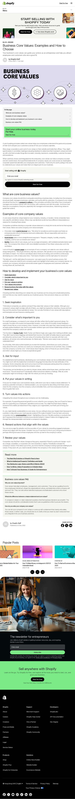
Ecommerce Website (33, 770)
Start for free (63, 3)
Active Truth (18, 333)
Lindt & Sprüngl (21, 231)
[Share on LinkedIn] (70, 525)
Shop (4, 760)
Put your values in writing (13, 282)
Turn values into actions (13, 284)
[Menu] (71, 3)
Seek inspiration (10, 275)
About (5, 712)
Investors (6, 722)
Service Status (8, 747)
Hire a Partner (31, 722)
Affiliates (6, 737)
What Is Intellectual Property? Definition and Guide (24, 461)
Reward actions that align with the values (19, 287)
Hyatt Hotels (9, 237)
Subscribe (37, 652)
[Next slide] (43, 572)
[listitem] (37, 557)
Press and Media (8, 727)
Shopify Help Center (33, 717)
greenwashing (21, 415)
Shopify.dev (54, 712)
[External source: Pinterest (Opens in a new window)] (30, 794)
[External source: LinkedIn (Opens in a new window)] (26, 794)
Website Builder (31, 765)
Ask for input (9, 280)
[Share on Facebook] (62, 525)
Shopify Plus (7, 765)
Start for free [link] (37, 184)
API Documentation (56, 717)
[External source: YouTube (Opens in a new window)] (13, 794)
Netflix (7, 242)
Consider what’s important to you (16, 277)
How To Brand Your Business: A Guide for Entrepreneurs (27, 469)
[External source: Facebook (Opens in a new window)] (4, 794)
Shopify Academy (32, 727)
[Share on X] (66, 525)
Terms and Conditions (43, 657)
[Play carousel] (37, 572)
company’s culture (25, 202)
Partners (6, 732)
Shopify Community (33, 732)
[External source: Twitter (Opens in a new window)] (8, 794)
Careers (5, 717)
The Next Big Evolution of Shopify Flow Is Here (23, 458)
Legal (4, 742)
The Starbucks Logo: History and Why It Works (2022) (25, 464)
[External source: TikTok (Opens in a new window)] (21, 794)
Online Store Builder (33, 760)
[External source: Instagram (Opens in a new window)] (17, 794)
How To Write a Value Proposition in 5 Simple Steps (24, 467)
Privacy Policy (57, 657)
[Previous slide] (32, 572)
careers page (19, 249)
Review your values (11, 289)
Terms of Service (31, 784)
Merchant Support (32, 712)
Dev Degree (54, 722)
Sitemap (55, 784)
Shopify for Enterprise (10, 770)
